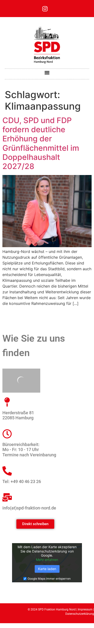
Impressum (85, 609)
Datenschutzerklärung (79, 613)
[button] (47, 73)
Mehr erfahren (47, 560)
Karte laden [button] (47, 569)
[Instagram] (45, 9)
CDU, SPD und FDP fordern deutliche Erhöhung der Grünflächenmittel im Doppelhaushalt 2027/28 (40, 143)
